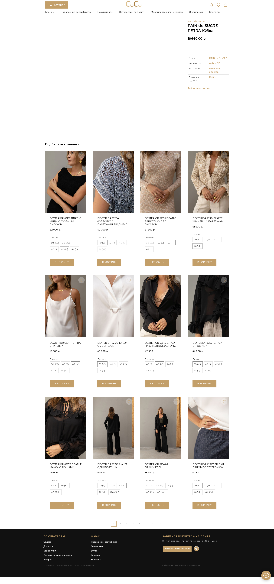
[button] (211, 5)
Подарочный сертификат (104, 542)
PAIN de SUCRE (197, 21)
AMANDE (214, 63)
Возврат (47, 559)
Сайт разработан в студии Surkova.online (181, 565)
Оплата (47, 542)
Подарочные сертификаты (76, 12)
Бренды (49, 12)
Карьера (95, 555)
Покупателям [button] (105, 12)
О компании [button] (196, 12)
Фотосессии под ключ (131, 12)
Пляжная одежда (214, 70)
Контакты (214, 12)
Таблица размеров (199, 88)
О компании (97, 546)
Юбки (212, 77)
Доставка (48, 546)
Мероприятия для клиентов (167, 12)
